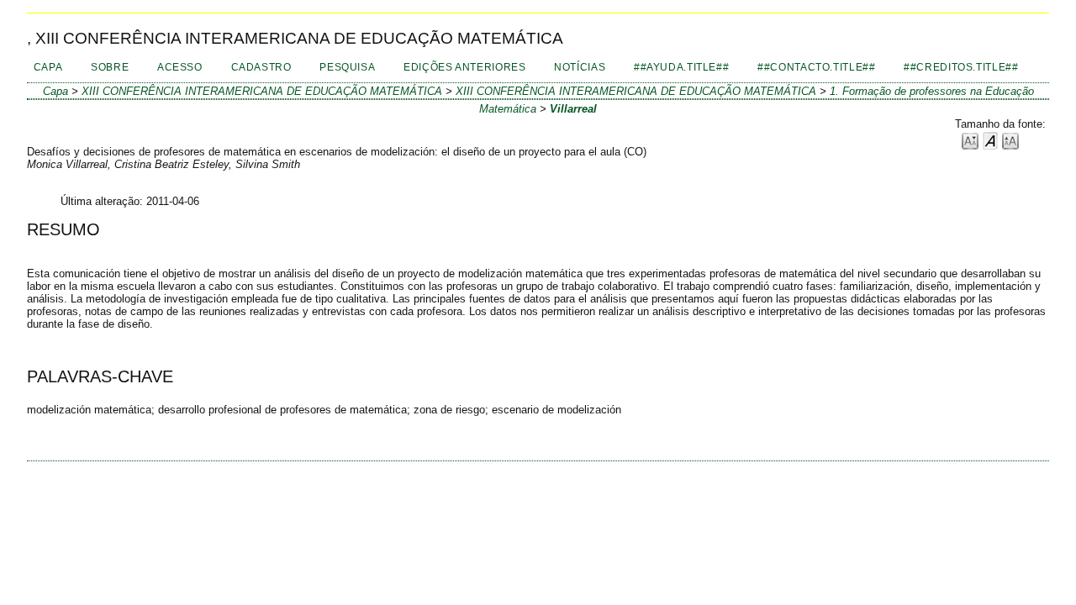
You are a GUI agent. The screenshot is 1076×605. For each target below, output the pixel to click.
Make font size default (990, 140)
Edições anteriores (464, 67)
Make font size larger (1010, 140)
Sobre (110, 67)
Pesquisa (347, 67)
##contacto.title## (816, 67)
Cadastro (261, 67)
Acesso (180, 67)
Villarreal (573, 109)
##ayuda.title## (681, 67)
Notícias (579, 67)
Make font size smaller (970, 140)
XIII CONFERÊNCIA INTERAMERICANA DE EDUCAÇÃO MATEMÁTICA (262, 91)
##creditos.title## (961, 67)
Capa (48, 67)
